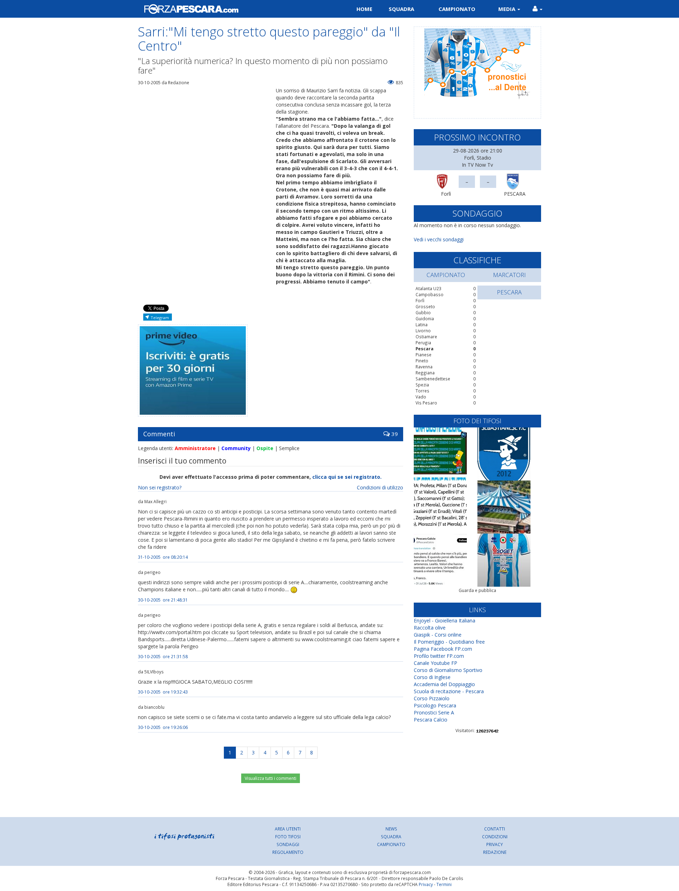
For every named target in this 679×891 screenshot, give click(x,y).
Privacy (494, 844)
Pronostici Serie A (434, 712)
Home (364, 8)
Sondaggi (288, 844)
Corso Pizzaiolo (431, 698)
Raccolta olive (430, 627)
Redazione (494, 852)
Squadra (401, 8)
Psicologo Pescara (435, 705)
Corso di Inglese (432, 677)
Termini (444, 884)
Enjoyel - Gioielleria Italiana (444, 620)
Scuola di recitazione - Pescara (449, 691)
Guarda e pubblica (477, 590)
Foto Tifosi (288, 836)
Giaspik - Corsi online (438, 634)
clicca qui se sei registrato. (347, 476)
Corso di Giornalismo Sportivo (448, 670)
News (391, 829)
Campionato (457, 8)
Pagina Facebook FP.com (443, 648)
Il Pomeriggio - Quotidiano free (449, 641)
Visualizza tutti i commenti (270, 778)
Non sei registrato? (159, 487)
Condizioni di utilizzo (380, 487)
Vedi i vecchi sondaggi (439, 239)
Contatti (494, 829)
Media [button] (507, 8)
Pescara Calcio (430, 719)
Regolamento (287, 852)
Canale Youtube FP (435, 663)
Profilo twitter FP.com (439, 656)
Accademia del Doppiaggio (444, 684)
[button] (537, 9)
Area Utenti (288, 829)
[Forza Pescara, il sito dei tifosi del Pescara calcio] (236, 9)
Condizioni (494, 836)
